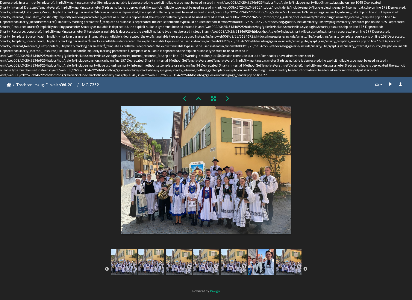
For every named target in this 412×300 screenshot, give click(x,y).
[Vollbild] (213, 98)
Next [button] (305, 269)
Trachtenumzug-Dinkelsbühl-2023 (46, 84)
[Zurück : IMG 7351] (184, 98)
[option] (124, 268)
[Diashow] (390, 84)
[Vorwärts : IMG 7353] (227, 98)
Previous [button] (107, 269)
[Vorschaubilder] (198, 98)
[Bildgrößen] (378, 85)
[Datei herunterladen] (400, 84)
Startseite (9, 85)
